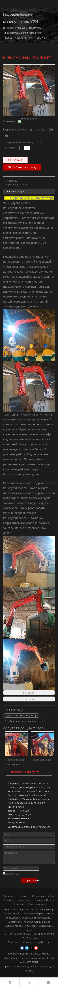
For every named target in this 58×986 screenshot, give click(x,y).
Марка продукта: (14, 184)
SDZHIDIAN (32, 962)
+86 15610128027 (29, 938)
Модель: (9, 181)
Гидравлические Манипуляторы (21, 715)
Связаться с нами (37, 904)
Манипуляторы (13, 710)
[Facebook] (22, 948)
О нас (10, 900)
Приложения (24, 900)
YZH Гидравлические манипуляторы (24, 721)
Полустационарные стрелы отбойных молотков (16, 760)
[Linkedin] (27, 948)
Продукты (22, 896)
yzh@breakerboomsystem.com (34, 942)
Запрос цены (15, 159)
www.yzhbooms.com (33, 966)
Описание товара (15, 191)
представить (31, 880)
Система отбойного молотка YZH (42, 760)
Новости (19, 904)
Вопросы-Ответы (45, 900)
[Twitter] (31, 948)
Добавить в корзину (24, 167)
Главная (8, 896)
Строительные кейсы (43, 896)
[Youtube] (36, 948)
